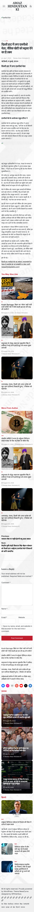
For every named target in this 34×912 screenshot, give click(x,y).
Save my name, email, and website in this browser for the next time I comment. (16, 628)
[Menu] (3, 6)
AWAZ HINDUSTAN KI (17, 6)
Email (4, 617)
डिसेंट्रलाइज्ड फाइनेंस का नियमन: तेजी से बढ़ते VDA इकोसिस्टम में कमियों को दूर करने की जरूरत (23, 869)
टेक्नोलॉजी (26, 904)
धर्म (11, 907)
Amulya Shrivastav (22, 313)
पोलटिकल (10, 904)
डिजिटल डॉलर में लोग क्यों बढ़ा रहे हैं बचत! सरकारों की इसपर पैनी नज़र (22, 850)
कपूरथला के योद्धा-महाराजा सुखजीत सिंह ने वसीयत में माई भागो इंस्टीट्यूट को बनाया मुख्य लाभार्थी (16, 345)
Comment (5, 583)
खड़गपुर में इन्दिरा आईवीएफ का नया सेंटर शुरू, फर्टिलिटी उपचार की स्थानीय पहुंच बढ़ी (16, 716)
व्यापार (2, 435)
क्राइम (7, 907)
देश (7, 40)
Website (21, 617)
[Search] (30, 6)
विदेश (5, 904)
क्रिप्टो (2, 819)
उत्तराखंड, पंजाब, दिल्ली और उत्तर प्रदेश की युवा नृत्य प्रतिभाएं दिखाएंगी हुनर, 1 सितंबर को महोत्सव (16, 386)
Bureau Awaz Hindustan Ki (21, 58)
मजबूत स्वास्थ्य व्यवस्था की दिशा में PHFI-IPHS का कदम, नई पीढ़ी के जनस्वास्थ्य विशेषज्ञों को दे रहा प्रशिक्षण (16, 781)
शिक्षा (21, 904)
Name (4, 609)
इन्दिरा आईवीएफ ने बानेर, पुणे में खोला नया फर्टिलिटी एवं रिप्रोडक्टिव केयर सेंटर (16, 749)
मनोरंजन (16, 904)
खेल (14, 907)
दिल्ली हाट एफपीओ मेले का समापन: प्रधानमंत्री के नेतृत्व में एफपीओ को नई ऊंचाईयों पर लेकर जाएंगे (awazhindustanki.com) (16, 264)
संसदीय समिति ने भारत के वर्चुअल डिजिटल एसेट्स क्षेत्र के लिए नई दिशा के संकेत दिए (15, 439)
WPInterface (16, 894)
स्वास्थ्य (4, 712)
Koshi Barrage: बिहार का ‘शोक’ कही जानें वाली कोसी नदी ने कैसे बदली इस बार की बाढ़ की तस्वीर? (16, 307)
